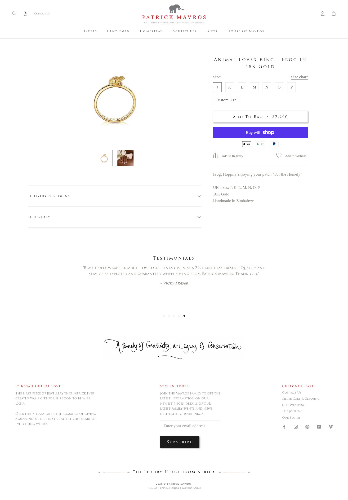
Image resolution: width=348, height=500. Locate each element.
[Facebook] (284, 426)
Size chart (299, 77)
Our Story (39, 217)
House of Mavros (245, 31)
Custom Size (226, 99)
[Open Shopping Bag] (333, 14)
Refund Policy (191, 487)
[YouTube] (319, 426)
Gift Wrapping (293, 405)
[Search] (14, 14)
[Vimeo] (331, 426)
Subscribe (179, 442)
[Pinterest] (307, 426)
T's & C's (152, 487)
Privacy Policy (169, 487)
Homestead (151, 31)
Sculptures (184, 31)
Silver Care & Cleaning (301, 398)
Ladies (90, 31)
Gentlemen (118, 31)
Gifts (211, 31)
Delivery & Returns (49, 196)
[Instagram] (296, 426)
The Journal (292, 411)
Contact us (291, 392)
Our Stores (291, 417)
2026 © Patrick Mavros (174, 483)
